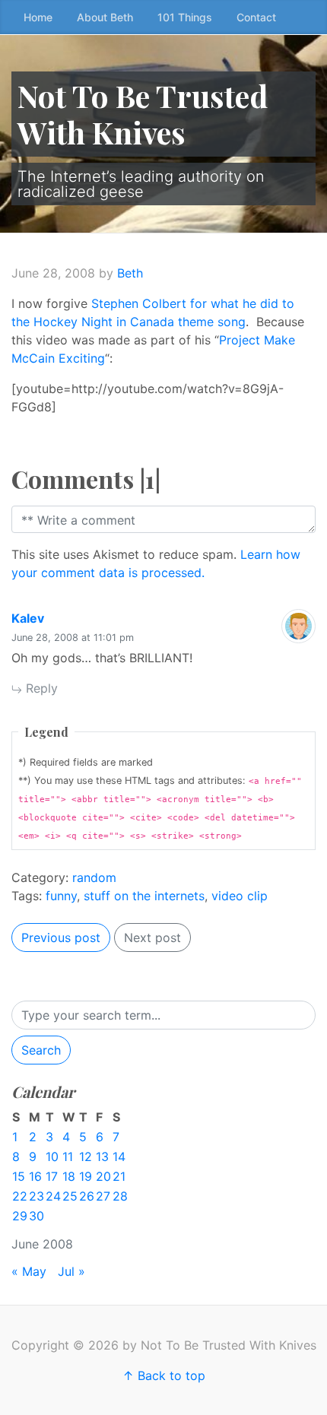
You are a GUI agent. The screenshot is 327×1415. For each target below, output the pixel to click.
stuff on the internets (144, 895)
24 (53, 1196)
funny (61, 895)
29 (19, 1215)
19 (85, 1176)
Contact (256, 17)
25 (70, 1196)
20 (103, 1176)
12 (85, 1156)
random (94, 877)
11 (67, 1156)
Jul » (71, 1271)
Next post (152, 937)
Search (41, 1050)
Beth (130, 273)
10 (52, 1156)
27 (103, 1196)
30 (36, 1215)
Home (38, 17)
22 (19, 1196)
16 (35, 1176)
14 (119, 1156)
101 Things (184, 17)
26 (86, 1196)
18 (68, 1176)
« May (28, 1271)
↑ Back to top (163, 1375)
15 (18, 1176)
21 (119, 1176)
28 (120, 1196)
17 (52, 1176)
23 (36, 1196)
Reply (40, 688)
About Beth (105, 17)
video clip (239, 895)
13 (102, 1156)
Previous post (60, 937)
